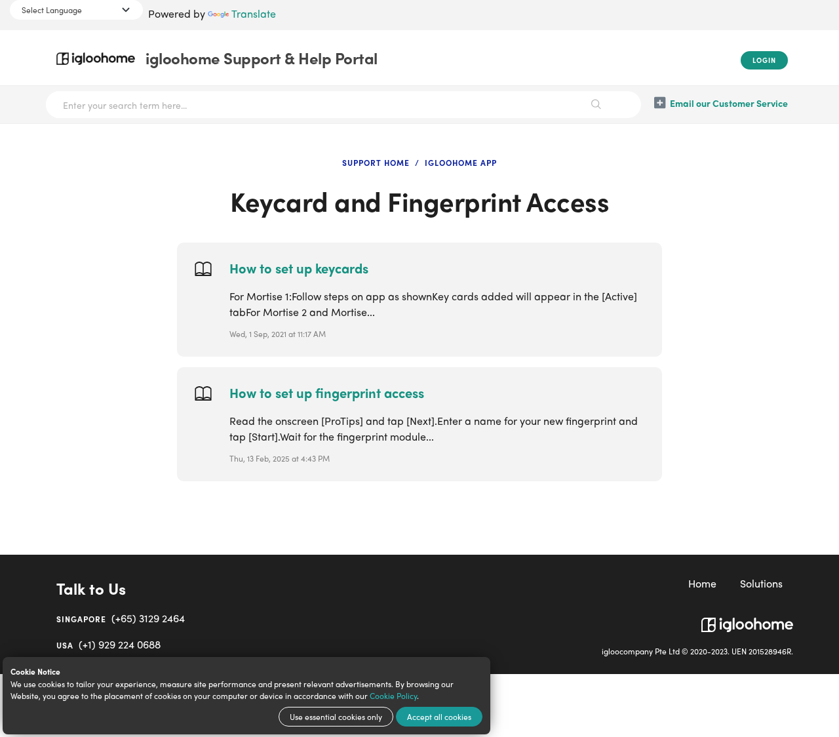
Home (702, 583)
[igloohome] (747, 619)
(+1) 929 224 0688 (108, 644)
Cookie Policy (393, 696)
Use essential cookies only (336, 717)
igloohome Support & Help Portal (262, 58)
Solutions (761, 583)
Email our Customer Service (729, 103)
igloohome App (461, 163)
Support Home (376, 163)
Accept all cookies (439, 717)
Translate (253, 13)
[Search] (596, 104)
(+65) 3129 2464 (120, 618)
